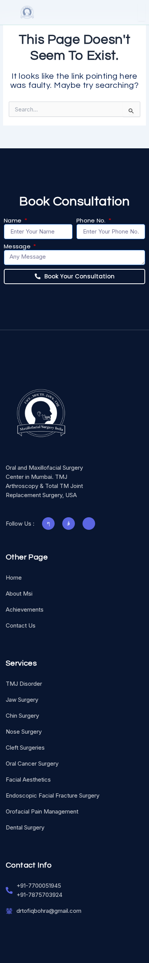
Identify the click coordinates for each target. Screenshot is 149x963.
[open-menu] (141, 12)
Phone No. (91, 220)
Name (13, 220)
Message (18, 246)
